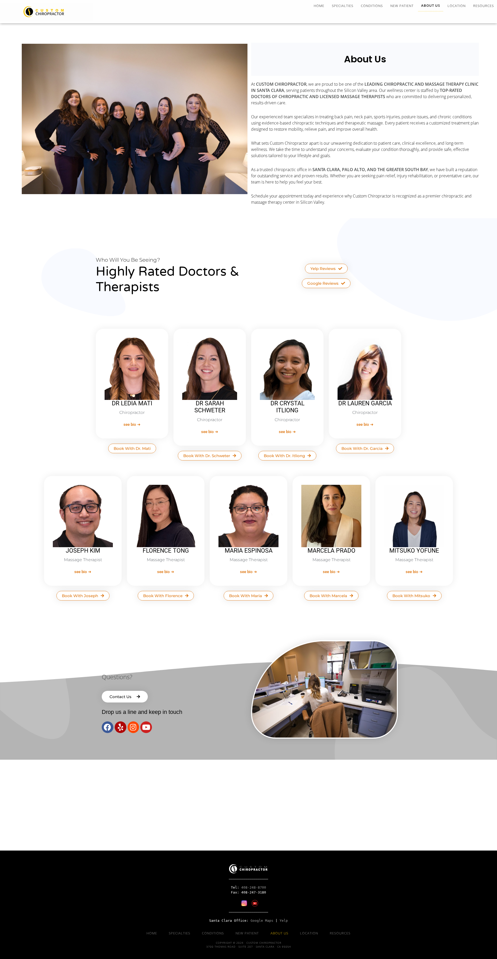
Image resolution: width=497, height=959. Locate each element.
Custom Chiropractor (46, 12)
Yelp (284, 921)
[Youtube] (146, 727)
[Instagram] (133, 727)
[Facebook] (107, 727)
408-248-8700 (253, 887)
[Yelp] (120, 727)
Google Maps (262, 921)
